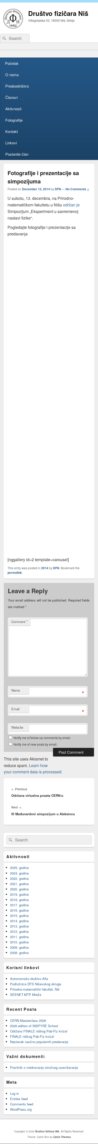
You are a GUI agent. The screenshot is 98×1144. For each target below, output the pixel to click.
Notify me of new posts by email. (35, 744)
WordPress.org (21, 1109)
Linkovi (11, 142)
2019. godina (19, 894)
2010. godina (19, 942)
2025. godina (19, 867)
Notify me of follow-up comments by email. (42, 738)
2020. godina (19, 889)
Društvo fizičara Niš (58, 13)
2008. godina (19, 952)
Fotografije (14, 120)
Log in (14, 1093)
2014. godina (19, 920)
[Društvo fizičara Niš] (13, 27)
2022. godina (19, 878)
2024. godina (19, 873)
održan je (71, 205)
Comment (19, 621)
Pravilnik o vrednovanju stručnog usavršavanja (44, 1067)
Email (15, 708)
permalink (15, 572)
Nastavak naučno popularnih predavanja (39, 1041)
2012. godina (19, 931)
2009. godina (19, 947)
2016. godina (19, 910)
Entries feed (19, 1098)
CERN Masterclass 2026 (28, 1020)
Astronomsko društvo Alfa (29, 978)
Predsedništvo (17, 86)
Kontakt (11, 131)
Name (15, 690)
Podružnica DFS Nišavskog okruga (35, 984)
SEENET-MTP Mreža (25, 994)
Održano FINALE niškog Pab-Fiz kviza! (39, 1031)
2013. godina (19, 926)
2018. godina (19, 899)
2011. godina (19, 936)
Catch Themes (62, 1137)
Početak (12, 63)
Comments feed (21, 1104)
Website (17, 727)
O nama (12, 74)
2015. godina (19, 915)
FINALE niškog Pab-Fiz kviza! (32, 1036)
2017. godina (19, 905)
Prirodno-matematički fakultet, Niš (35, 989)
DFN (58, 189)
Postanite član (16, 154)
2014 (44, 568)
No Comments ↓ (77, 189)
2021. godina (19, 883)
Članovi (11, 97)
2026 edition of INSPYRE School (34, 1025)
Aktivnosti (13, 108)
